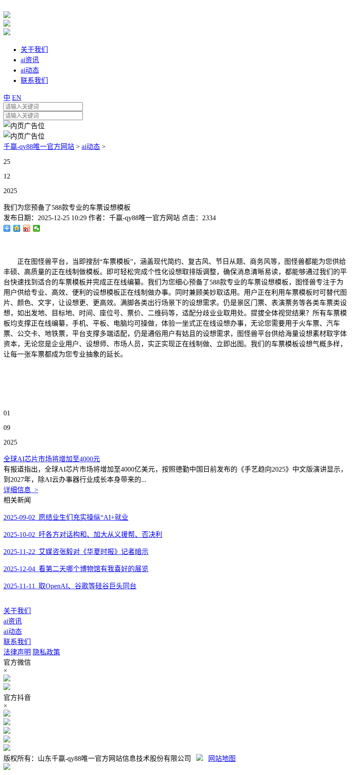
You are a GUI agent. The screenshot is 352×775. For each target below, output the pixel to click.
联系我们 (17, 641)
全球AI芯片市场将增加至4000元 (51, 459)
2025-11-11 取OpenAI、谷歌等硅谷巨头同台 (70, 586)
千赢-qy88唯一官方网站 (38, 146)
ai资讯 (12, 621)
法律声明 (17, 652)
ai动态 (91, 146)
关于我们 (17, 611)
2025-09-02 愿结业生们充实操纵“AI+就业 (65, 517)
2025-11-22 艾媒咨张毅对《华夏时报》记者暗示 (76, 551)
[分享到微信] (36, 228)
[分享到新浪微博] (26, 228)
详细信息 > (20, 489)
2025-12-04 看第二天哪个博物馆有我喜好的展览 (76, 568)
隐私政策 (46, 652)
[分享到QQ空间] (17, 228)
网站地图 (222, 758)
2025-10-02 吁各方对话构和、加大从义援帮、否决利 (82, 534)
